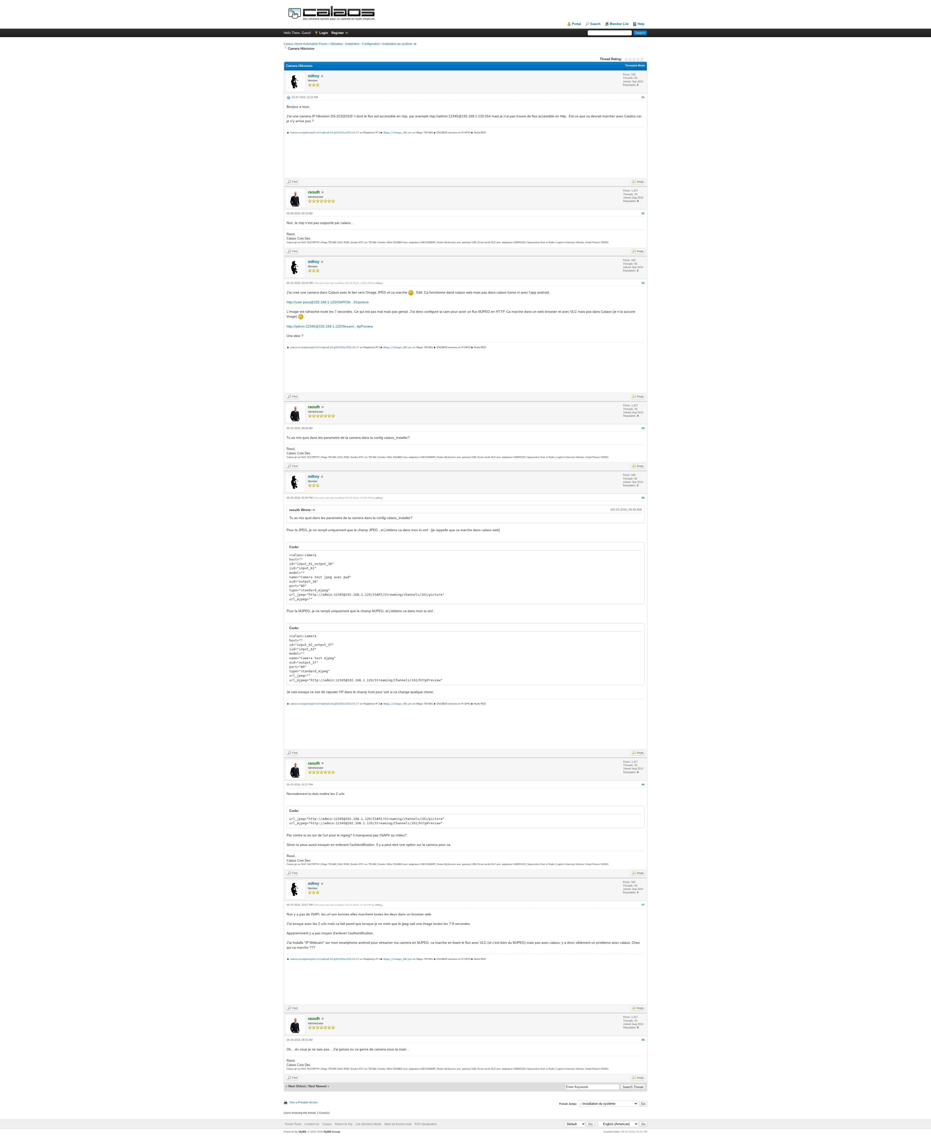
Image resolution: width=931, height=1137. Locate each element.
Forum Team (293, 1124)
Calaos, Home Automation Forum (305, 44)
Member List (619, 24)
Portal (576, 24)
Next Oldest (296, 1086)
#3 (643, 282)
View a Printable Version (303, 1102)
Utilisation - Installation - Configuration (355, 44)
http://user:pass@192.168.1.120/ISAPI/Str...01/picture (328, 302)
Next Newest (317, 1086)
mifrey (313, 76)
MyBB (302, 1131)
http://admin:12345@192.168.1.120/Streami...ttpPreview (330, 326)
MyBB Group (332, 1131)
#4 (643, 428)
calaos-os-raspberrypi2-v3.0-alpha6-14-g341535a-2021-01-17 (324, 132)
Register (337, 33)
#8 (643, 1039)
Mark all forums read (398, 1124)
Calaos (327, 1124)
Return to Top (344, 1124)
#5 (643, 497)
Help (641, 24)
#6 (643, 784)
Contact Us (312, 1124)
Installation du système (397, 44)
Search (595, 24)
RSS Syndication (426, 1124)
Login (323, 33)
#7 (643, 904)
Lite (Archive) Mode (368, 1124)
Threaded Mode (635, 65)
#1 (643, 97)
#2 (643, 213)
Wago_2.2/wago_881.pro (397, 132)
